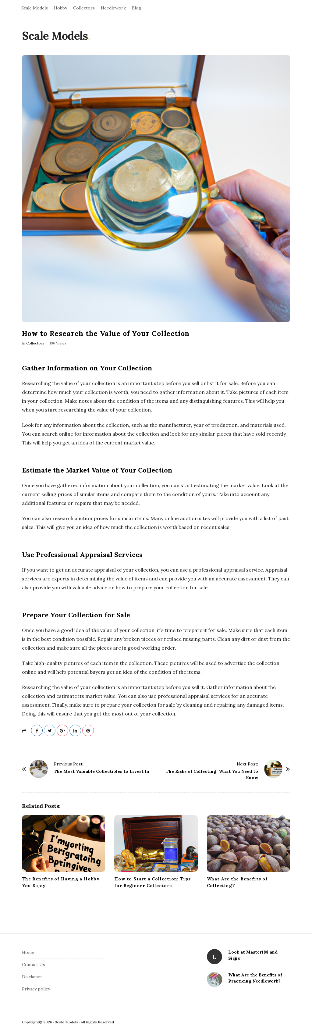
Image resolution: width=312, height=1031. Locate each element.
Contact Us (33, 964)
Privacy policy (36, 989)
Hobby (60, 8)
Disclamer (32, 976)
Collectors (84, 8)
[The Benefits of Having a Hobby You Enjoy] (63, 843)
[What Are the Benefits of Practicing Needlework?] (214, 979)
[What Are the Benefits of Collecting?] (248, 843)
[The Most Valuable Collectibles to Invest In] (39, 769)
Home (28, 952)
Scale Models (34, 8)
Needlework (113, 8)
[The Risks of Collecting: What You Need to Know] (273, 769)
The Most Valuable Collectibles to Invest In (101, 771)
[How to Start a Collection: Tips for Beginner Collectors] (155, 843)
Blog (136, 8)
